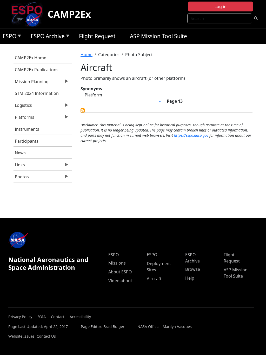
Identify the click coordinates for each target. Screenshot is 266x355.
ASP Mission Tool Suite (158, 36)
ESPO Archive (46, 37)
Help (189, 278)
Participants (26, 141)
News (20, 153)
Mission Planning (31, 83)
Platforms (24, 118)
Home (86, 54)
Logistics (23, 106)
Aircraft (154, 278)
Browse (192, 269)
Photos (21, 178)
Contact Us (46, 336)
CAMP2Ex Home (30, 58)
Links (19, 166)
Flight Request (97, 36)
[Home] (29, 14)
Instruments (27, 129)
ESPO (8, 37)
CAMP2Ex (69, 14)
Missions (117, 263)
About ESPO (120, 272)
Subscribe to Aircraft (83, 110)
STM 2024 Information (37, 93)
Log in (221, 6)
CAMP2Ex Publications (36, 70)
